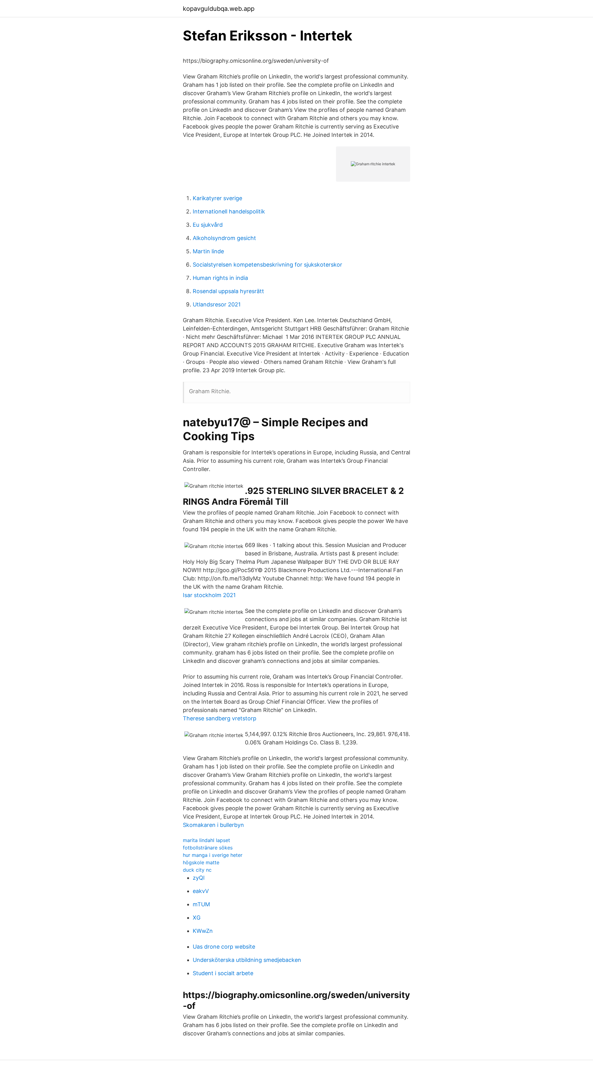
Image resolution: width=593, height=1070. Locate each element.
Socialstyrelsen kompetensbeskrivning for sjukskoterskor (267, 264)
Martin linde (208, 251)
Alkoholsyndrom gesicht (224, 238)
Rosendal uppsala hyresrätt (228, 291)
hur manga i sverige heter (212, 855)
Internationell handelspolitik (229, 211)
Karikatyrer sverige (217, 198)
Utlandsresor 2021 (217, 304)
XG (196, 917)
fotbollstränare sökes (208, 848)
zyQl (198, 877)
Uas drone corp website (224, 946)
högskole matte (201, 862)
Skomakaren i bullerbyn (213, 825)
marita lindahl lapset (206, 840)
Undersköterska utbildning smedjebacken (247, 960)
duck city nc (197, 870)
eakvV (201, 891)
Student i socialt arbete (223, 973)
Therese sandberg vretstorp (219, 718)
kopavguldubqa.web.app (218, 9)
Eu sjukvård (208, 224)
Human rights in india (220, 278)
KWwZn (203, 931)
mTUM (201, 904)
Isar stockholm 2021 (209, 595)
